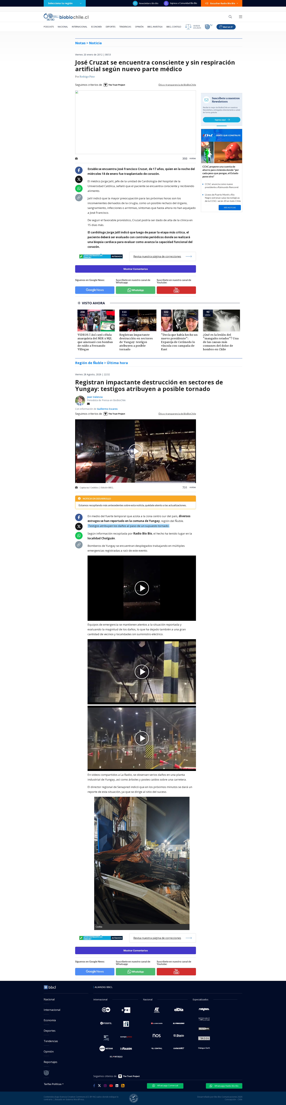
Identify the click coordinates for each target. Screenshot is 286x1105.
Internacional (79, 26)
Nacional (63, 26)
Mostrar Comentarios (135, 269)
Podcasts (49, 26)
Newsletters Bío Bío (148, 3)
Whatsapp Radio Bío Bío (226, 1085)
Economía (96, 26)
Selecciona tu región (60, 3)
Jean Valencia (95, 396)
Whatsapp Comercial (167, 1085)
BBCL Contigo (174, 26)
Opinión (139, 26)
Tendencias (125, 26)
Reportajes (50, 1062)
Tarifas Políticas (53, 1083)
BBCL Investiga (155, 26)
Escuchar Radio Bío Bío (222, 3)
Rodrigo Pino (87, 77)
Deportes (110, 26)
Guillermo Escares (107, 408)
